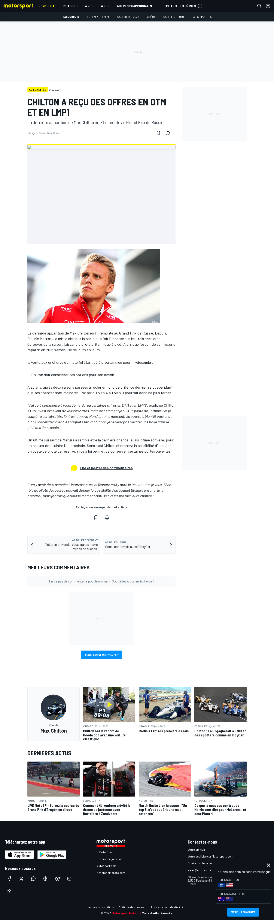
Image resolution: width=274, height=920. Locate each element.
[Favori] (158, 133)
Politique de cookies (131, 907)
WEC (104, 6)
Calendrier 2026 (128, 16)
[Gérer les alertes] (107, 517)
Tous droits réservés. (157, 913)
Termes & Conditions (101, 907)
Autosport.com (106, 866)
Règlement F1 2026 (98, 16)
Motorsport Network (126, 913)
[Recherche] (259, 6)
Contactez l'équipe (200, 863)
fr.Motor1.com (105, 852)
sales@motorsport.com (203, 870)
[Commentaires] (169, 133)
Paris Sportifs (202, 16)
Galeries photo (173, 16)
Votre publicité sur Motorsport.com (210, 856)
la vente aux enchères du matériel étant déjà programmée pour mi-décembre (90, 362)
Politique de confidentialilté (165, 907)
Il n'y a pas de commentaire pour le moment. (101, 581)
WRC (88, 6)
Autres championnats (134, 6)
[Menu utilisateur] (268, 6)
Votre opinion (196, 849)
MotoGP (69, 6)
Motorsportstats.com (111, 872)
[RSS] (9, 890)
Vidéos (151, 16)
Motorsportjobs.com (110, 859)
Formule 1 (46, 6)
